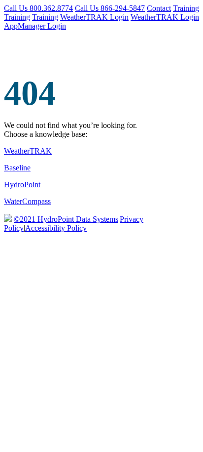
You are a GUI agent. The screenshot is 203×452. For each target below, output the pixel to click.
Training (186, 8)
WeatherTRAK (28, 151)
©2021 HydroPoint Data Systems (66, 219)
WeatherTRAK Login (94, 17)
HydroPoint (22, 184)
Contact (159, 8)
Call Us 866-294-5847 (110, 8)
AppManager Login (35, 26)
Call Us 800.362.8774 (38, 8)
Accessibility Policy (56, 228)
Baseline (17, 168)
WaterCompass (27, 201)
